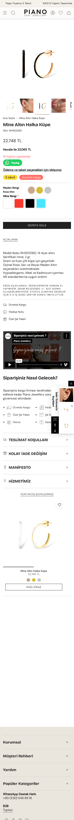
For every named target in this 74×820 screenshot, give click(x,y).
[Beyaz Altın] (39, 580)
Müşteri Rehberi (18, 756)
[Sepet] (69, 12)
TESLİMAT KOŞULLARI (28, 440)
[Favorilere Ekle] (59, 504)
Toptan (8, 810)
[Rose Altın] (28, 580)
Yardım (9, 769)
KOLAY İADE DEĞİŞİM (28, 453)
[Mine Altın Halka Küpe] (34, 533)
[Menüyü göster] (5, 12)
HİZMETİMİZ (20, 481)
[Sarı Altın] (33, 580)
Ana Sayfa (9, 118)
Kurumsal (12, 742)
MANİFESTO (20, 467)
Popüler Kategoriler (21, 783)
